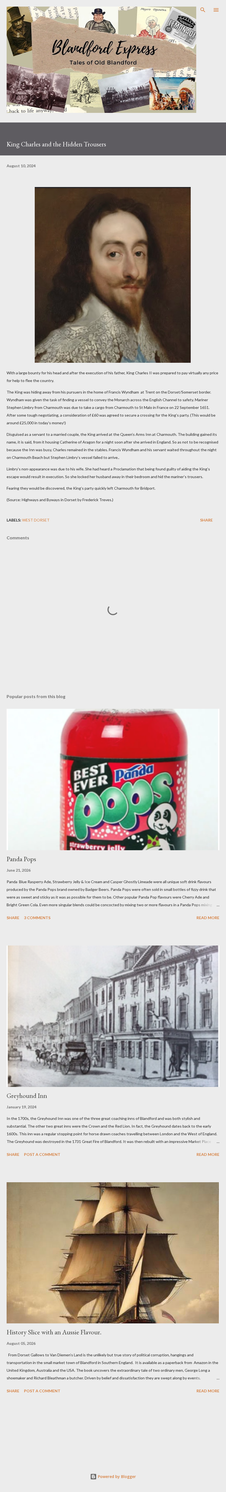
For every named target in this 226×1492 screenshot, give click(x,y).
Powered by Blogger (116, 1476)
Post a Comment (42, 1154)
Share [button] (206, 520)
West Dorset (36, 520)
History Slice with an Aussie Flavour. (54, 1332)
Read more (208, 917)
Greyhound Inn (27, 1095)
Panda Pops (21, 859)
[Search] (203, 10)
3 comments (37, 917)
